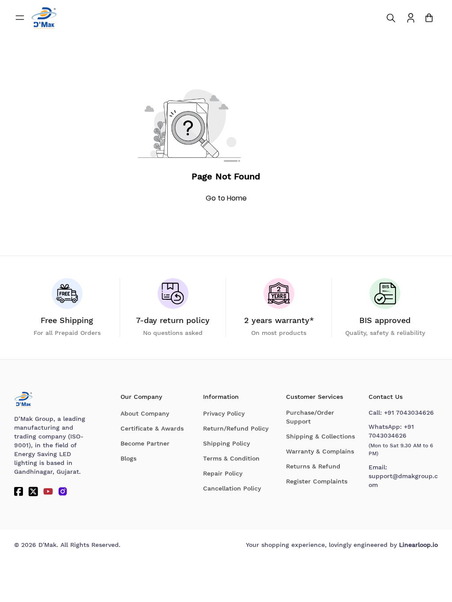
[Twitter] (33, 491)
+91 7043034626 (409, 412)
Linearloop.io (418, 544)
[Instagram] (62, 491)
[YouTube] (48, 491)
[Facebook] (18, 491)
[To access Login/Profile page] (410, 18)
